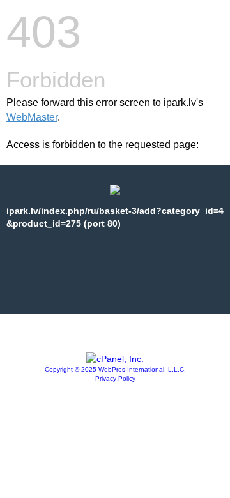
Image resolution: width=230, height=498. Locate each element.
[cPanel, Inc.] (115, 359)
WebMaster (31, 117)
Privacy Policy (115, 378)
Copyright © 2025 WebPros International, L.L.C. (115, 369)
